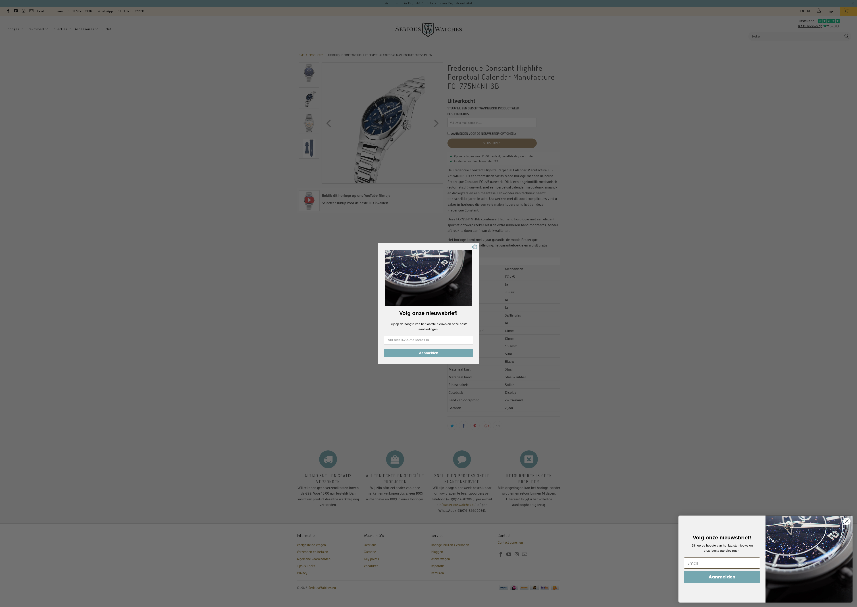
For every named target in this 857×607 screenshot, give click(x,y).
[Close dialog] (474, 247)
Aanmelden (428, 353)
